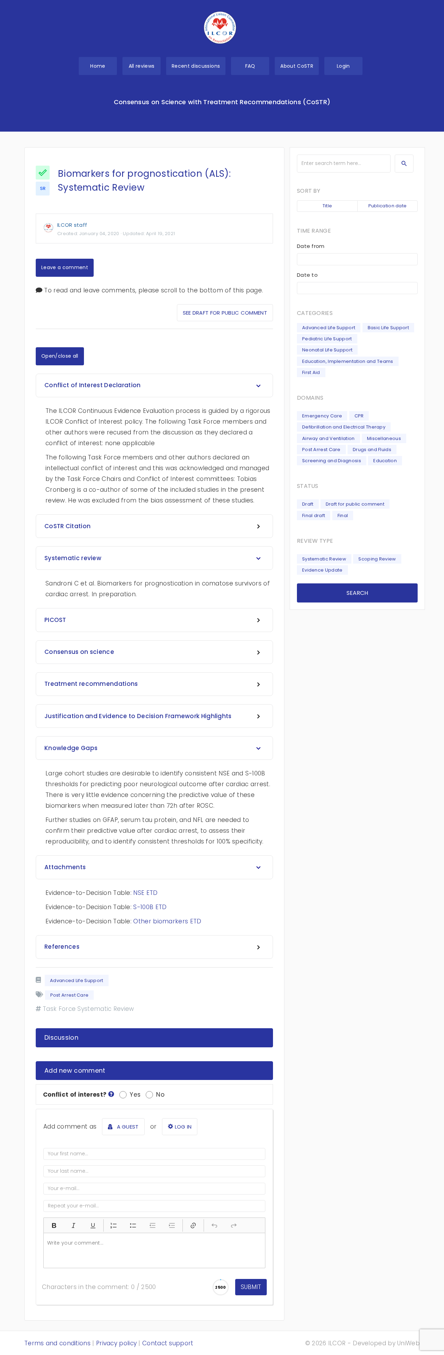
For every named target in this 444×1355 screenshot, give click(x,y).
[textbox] (154, 1250)
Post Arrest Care (321, 449)
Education (385, 460)
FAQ (250, 66)
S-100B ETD (149, 907)
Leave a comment (64, 267)
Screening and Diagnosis (331, 460)
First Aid (311, 372)
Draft (308, 504)
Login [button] (343, 66)
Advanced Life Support (76, 980)
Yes (135, 1094)
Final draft (313, 515)
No (160, 1094)
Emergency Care (322, 416)
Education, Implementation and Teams (347, 361)
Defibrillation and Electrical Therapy (343, 427)
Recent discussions (196, 66)
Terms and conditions (57, 1343)
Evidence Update (322, 570)
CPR (359, 416)
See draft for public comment (225, 312)
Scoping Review (377, 559)
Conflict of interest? (75, 1094)
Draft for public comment (355, 504)
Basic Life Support (388, 327)
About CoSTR (296, 66)
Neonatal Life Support (327, 350)
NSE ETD (145, 893)
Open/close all (59, 355)
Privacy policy (116, 1343)
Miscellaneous (384, 438)
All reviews (142, 66)
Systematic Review (324, 559)
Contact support (168, 1343)
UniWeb (408, 1343)
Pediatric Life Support (327, 338)
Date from (311, 246)
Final (343, 515)
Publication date (387, 205)
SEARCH (357, 593)
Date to (307, 275)
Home (97, 66)
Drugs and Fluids (372, 449)
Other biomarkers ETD (167, 921)
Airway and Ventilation (328, 438)
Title (327, 205)
